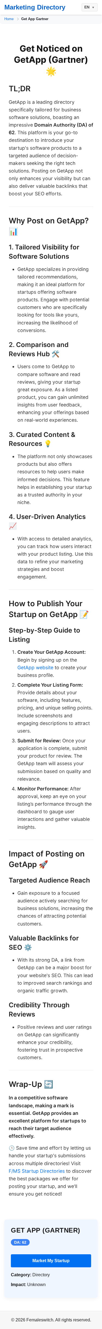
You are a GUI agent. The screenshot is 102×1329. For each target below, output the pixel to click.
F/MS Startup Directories (37, 1171)
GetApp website (35, 667)
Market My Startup (51, 1260)
